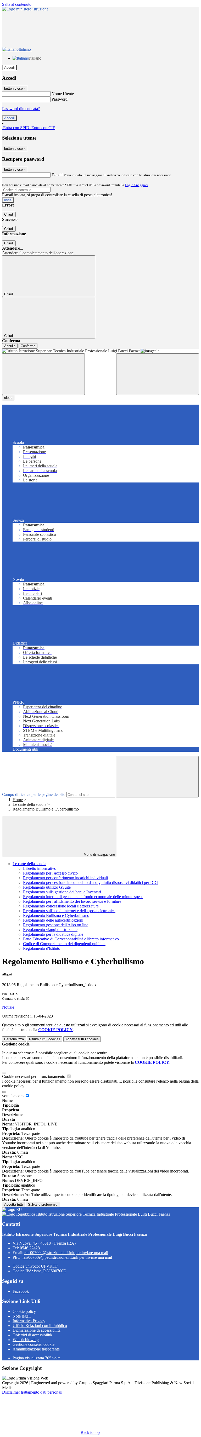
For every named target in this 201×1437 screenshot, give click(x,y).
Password (60, 99)
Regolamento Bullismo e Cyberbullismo (56, 915)
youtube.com (13, 1096)
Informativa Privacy (29, 1321)
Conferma (28, 346)
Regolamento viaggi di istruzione (50, 929)
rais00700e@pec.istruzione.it (67, 1257)
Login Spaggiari (136, 185)
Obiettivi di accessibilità (32, 1335)
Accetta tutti (82, 1039)
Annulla (9, 346)
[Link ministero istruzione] (25, 9)
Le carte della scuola (29, 804)
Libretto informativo (39, 868)
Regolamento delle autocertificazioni (53, 920)
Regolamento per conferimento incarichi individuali (65, 878)
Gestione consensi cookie (33, 1344)
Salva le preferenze (42, 1204)
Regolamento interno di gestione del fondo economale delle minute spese (83, 896)
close (8, 398)
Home (18, 799)
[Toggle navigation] (43, 374)
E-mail (57, 175)
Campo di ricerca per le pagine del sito (33, 794)
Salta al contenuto (16, 4)
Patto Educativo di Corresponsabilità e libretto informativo (71, 939)
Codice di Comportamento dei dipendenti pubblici (64, 943)
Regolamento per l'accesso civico (50, 873)
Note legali (22, 1316)
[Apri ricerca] (157, 374)
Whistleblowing (26, 1339)
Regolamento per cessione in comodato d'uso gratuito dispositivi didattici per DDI (90, 882)
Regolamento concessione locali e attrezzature (61, 906)
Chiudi (9, 214)
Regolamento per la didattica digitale (53, 934)
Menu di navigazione (99, 855)
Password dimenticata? (21, 108)
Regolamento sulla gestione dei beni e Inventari (62, 892)
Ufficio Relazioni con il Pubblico (40, 1325)
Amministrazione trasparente (36, 1349)
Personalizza (14, 1039)
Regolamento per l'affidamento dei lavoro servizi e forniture (72, 901)
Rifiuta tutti (44, 1039)
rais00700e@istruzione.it (66, 1252)
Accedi (9, 68)
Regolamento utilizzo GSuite (47, 887)
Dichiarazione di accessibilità (36, 1330)
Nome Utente (63, 93)
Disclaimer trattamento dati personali (32, 1392)
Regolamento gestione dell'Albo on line (55, 925)
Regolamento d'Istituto (41, 948)
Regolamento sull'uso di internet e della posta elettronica (69, 911)
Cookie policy (24, 1311)
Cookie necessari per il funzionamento (34, 1076)
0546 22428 (30, 1248)
